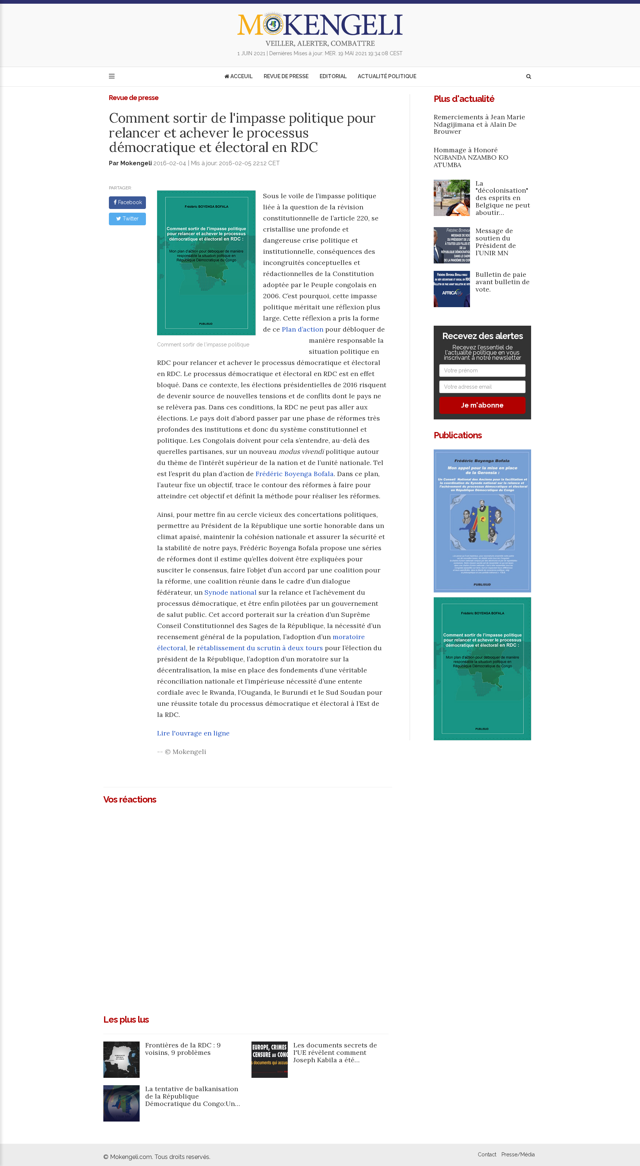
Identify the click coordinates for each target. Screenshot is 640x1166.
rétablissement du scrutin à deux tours (260, 648)
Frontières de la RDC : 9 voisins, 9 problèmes (183, 1049)
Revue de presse (286, 76)
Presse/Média (518, 1154)
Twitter (130, 219)
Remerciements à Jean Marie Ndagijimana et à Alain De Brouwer (479, 124)
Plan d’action (302, 329)
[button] (529, 76)
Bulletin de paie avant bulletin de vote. (503, 281)
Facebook (129, 202)
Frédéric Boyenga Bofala (295, 473)
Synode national (230, 592)
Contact (487, 1154)
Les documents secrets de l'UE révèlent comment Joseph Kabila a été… (335, 1052)
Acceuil (241, 76)
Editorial (333, 76)
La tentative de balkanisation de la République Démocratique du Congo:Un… (192, 1096)
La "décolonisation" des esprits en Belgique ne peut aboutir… (503, 198)
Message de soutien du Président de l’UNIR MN (496, 241)
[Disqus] (247, 906)
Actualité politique (387, 76)
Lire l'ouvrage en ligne (193, 733)
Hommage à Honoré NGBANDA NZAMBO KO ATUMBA (471, 157)
